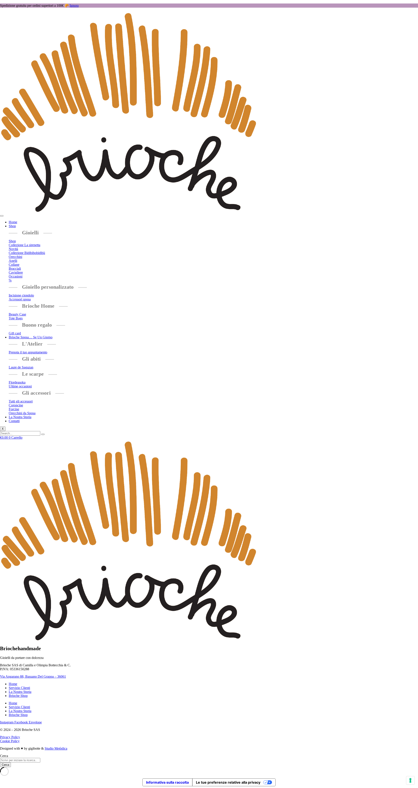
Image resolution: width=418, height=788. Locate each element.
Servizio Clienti (19, 688)
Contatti (14, 421)
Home (13, 222)
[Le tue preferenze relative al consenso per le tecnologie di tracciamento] (410, 780)
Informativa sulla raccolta (167, 782)
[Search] (43, 434)
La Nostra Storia (20, 417)
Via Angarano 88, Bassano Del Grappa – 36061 (33, 676)
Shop (12, 226)
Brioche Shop (18, 696)
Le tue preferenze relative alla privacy (228, 782)
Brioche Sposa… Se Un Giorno (30, 337)
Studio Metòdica (56, 748)
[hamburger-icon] (1, 216)
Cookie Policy (10, 741)
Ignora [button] (74, 5)
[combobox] (20, 760)
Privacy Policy (10, 737)
